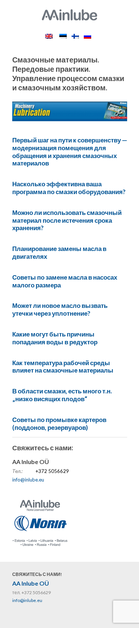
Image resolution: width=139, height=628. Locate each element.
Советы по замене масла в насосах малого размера (64, 281)
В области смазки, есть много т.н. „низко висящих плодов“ (62, 395)
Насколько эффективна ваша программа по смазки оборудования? (69, 188)
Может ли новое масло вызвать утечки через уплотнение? (59, 309)
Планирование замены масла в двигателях (59, 252)
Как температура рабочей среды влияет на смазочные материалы (62, 366)
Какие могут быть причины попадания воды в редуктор (54, 338)
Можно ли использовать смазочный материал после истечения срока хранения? (67, 220)
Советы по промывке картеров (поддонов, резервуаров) (59, 423)
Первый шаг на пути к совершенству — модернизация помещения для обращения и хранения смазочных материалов (69, 151)
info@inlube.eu (28, 480)
